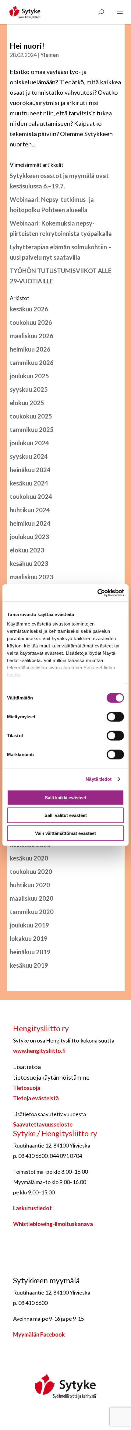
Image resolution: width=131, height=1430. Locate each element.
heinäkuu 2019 (30, 951)
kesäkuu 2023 (29, 563)
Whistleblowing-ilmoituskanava (53, 1224)
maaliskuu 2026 (31, 335)
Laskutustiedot (32, 1208)
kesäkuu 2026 (29, 309)
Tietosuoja (26, 1088)
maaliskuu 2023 (31, 576)
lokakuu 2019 (29, 938)
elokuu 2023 (27, 550)
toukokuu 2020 (31, 871)
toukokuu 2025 (31, 416)
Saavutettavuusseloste (43, 1124)
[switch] (115, 716)
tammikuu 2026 (32, 362)
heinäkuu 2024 (30, 469)
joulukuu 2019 (29, 925)
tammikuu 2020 (32, 911)
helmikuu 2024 (30, 523)
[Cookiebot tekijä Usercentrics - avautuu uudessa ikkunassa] (97, 593)
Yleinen (49, 54)
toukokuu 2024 (31, 496)
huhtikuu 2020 (30, 884)
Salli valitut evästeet (65, 815)
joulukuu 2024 (29, 443)
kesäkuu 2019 (29, 965)
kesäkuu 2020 (29, 858)
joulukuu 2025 (29, 376)
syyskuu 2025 (29, 389)
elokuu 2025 (27, 402)
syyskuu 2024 (29, 456)
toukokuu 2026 (31, 322)
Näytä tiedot (99, 779)
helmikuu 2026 (30, 349)
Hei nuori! (27, 45)
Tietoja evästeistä (36, 1098)
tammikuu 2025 (32, 429)
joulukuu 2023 (29, 536)
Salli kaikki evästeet (65, 797)
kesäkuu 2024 (29, 483)
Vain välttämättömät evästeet (65, 833)
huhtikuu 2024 (30, 509)
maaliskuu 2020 (31, 898)
